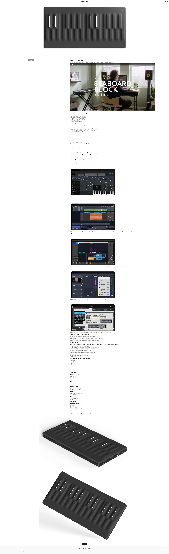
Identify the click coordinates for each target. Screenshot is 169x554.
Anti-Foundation (84, 1)
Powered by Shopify (88, 551)
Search (79, 548)
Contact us (95, 55)
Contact (89, 548)
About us (84, 548)
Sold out (31, 60)
